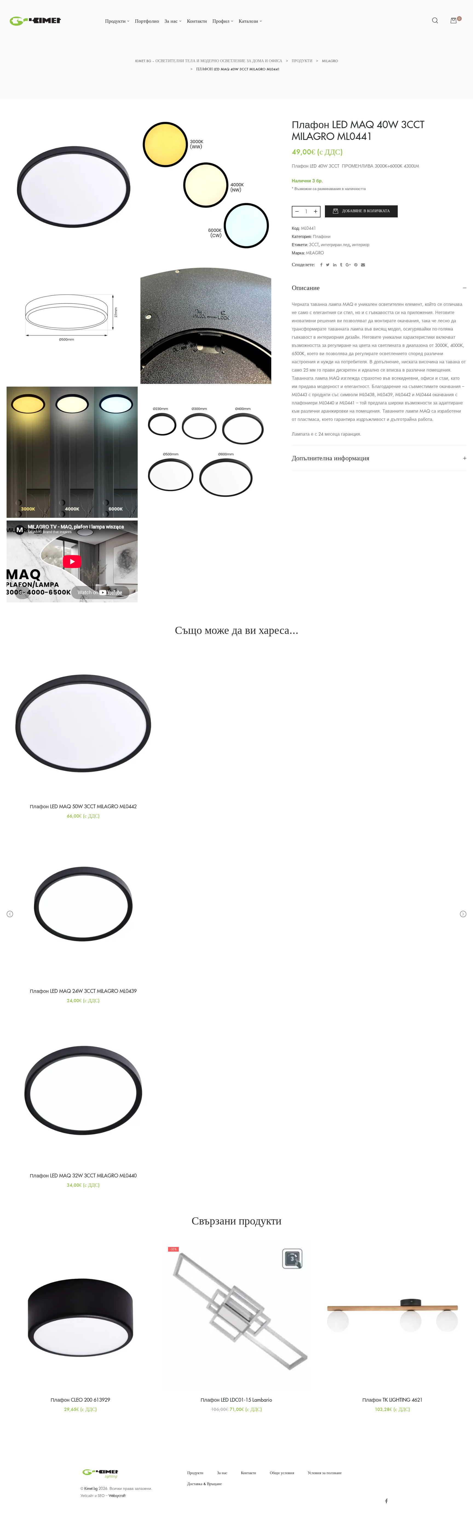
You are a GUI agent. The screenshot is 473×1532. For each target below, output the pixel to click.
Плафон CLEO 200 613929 (80, 1400)
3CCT (314, 245)
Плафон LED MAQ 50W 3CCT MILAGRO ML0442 (83, 806)
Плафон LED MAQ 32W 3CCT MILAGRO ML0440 (83, 1175)
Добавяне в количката (366, 211)
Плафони (321, 237)
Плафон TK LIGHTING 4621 (392, 1400)
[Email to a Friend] (363, 264)
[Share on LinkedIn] (334, 264)
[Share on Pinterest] (355, 264)
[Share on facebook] (321, 264)
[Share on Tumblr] (341, 264)
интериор (360, 245)
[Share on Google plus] (348, 264)
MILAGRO (315, 253)
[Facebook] (386, 1501)
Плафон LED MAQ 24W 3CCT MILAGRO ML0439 (83, 991)
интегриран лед (335, 245)
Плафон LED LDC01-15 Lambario (236, 1400)
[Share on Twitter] (328, 264)
